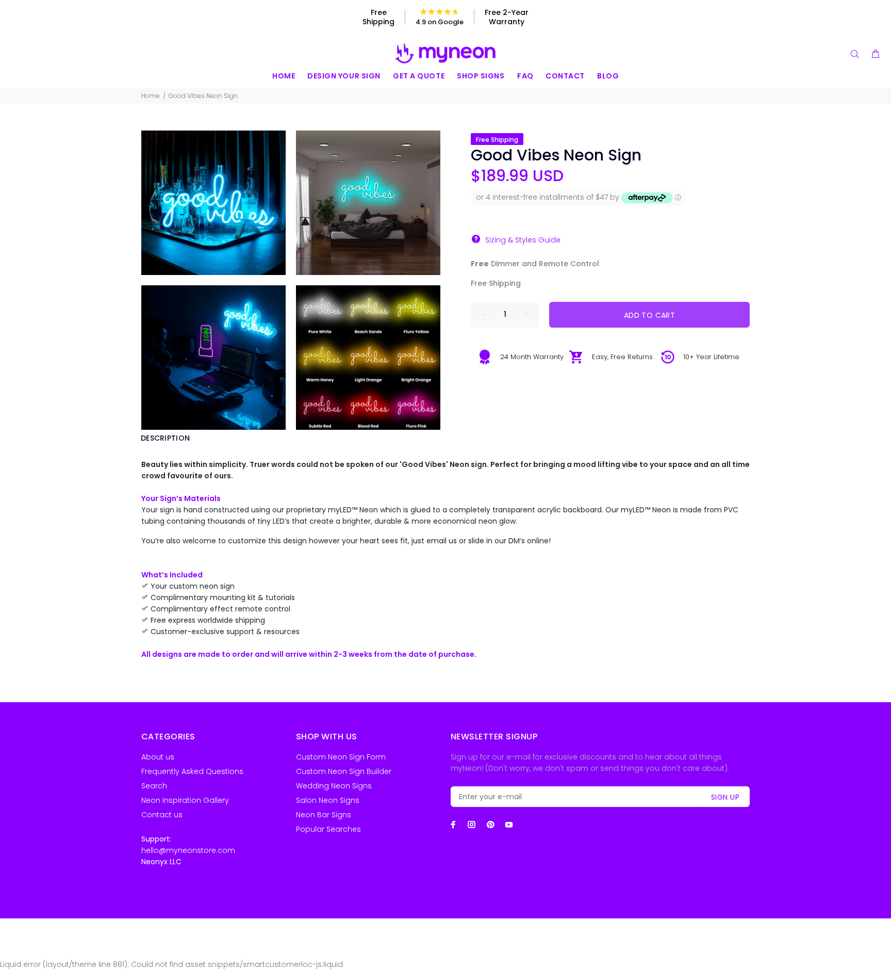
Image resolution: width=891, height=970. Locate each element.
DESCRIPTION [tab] (165, 438)
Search (154, 786)
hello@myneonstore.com (188, 850)
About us (157, 757)
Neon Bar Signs (323, 815)
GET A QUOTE (418, 76)
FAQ (525, 76)
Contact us (162, 815)
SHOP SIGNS (481, 76)
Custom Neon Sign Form (341, 757)
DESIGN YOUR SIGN (344, 76)
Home (150, 95)
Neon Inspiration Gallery (185, 800)
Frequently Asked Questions (192, 771)
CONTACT (565, 76)
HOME (283, 76)
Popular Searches (328, 829)
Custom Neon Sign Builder (343, 771)
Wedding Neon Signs (334, 786)
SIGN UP (725, 797)
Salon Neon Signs (327, 800)
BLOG (608, 76)
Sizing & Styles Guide (522, 240)
